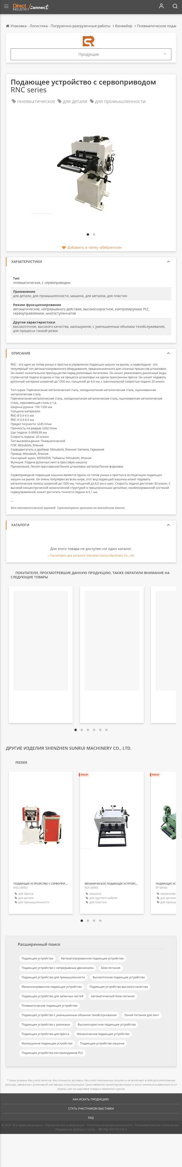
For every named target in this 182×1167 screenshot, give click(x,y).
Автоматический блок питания (113, 996)
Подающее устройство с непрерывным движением (58, 968)
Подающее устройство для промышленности (53, 977)
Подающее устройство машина (102, 1043)
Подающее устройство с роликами (46, 1024)
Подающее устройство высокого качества (118, 987)
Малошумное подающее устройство (47, 1043)
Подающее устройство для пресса (45, 1034)
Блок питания (110, 968)
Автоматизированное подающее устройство (92, 958)
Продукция (88, 54)
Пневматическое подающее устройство (49, 1006)
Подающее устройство (37, 958)
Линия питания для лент (141, 1015)
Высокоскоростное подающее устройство (107, 1024)
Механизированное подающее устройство (52, 987)
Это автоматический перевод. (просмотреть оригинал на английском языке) (68, 508)
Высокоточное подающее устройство (119, 977)
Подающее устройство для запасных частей (52, 996)
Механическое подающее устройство (103, 1034)
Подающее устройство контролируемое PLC (52, 1053)
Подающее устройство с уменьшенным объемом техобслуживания (69, 1015)
